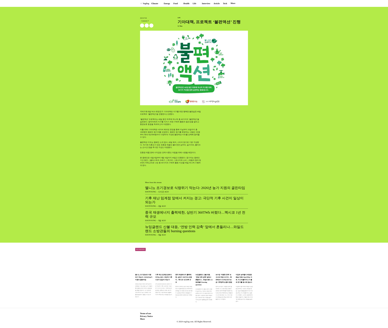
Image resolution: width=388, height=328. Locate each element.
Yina (181, 26)
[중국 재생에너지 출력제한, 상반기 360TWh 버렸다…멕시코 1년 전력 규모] (183, 263)
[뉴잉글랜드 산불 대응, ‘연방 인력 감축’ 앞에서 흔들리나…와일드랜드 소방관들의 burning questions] (204, 263)
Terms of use (145, 313)
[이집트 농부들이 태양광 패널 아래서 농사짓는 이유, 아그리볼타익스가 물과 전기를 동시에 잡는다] (244, 263)
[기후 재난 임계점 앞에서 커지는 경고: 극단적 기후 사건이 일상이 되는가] (163, 263)
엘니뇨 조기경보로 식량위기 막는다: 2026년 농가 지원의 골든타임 (195, 188)
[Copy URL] (151, 26)
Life (179, 17)
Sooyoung (150, 192)
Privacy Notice (146, 316)
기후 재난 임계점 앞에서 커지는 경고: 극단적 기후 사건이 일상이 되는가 (163, 277)
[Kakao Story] (147, 26)
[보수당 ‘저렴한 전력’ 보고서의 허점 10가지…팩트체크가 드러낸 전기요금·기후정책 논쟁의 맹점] (224, 263)
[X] (142, 26)
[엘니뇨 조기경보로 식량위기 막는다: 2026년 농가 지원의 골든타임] (143, 263)
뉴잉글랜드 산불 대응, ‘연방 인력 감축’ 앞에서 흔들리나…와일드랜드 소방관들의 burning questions (204, 280)
